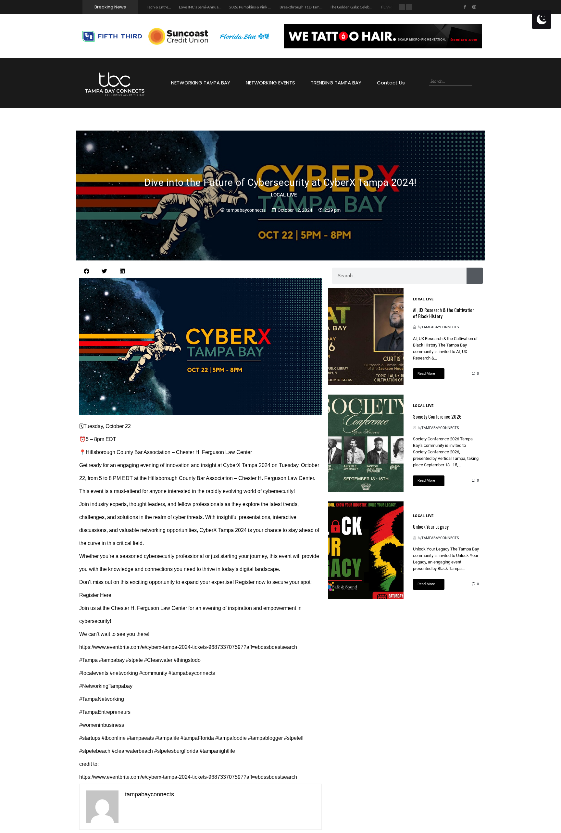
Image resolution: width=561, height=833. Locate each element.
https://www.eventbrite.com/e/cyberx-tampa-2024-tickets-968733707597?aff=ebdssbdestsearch (188, 647)
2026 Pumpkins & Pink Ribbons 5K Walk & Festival (241, 7)
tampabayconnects (440, 327)
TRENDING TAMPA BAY (336, 82)
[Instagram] (474, 7)
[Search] (474, 81)
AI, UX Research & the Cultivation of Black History (444, 313)
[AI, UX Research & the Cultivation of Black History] (366, 336)
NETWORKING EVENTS (270, 82)
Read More (426, 374)
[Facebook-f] (465, 7)
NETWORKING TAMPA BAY (200, 82)
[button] (86, 271)
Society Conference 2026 (437, 416)
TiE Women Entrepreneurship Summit (382, 7)
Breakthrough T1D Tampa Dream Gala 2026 (287, 7)
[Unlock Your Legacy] (366, 550)
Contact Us (391, 82)
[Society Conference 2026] (366, 443)
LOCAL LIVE (284, 195)
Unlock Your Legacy (431, 526)
